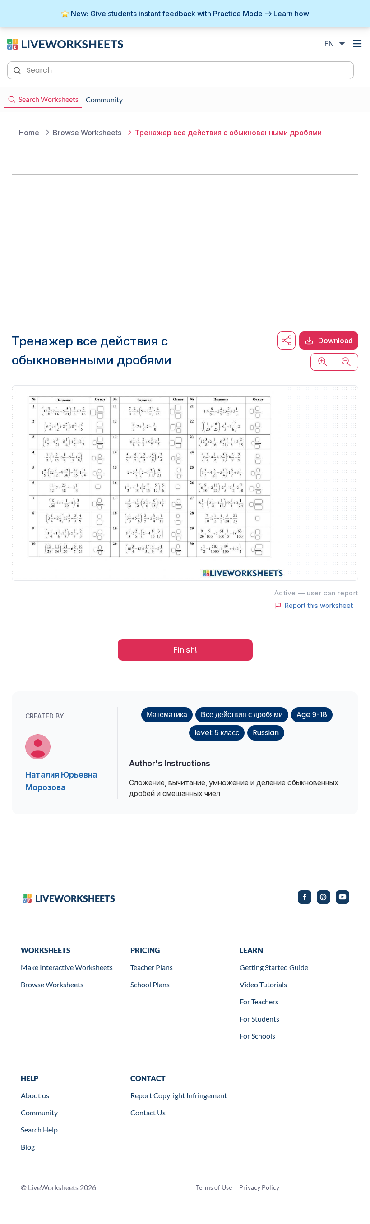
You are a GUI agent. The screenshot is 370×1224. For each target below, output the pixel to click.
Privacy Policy (259, 1187)
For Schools (257, 1035)
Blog (28, 1146)
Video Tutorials (263, 984)
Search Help (39, 1129)
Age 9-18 (311, 714)
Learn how (291, 13)
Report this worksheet (318, 605)
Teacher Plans (151, 967)
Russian (266, 732)
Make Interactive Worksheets (67, 967)
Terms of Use (214, 1187)
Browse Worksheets (52, 984)
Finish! (185, 649)
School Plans (150, 984)
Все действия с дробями (242, 714)
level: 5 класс (216, 732)
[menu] (357, 43)
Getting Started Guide (274, 967)
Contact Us (148, 1112)
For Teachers (259, 1001)
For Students (259, 1018)
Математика (167, 714)
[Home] (65, 43)
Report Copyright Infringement (178, 1095)
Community (39, 1112)
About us (35, 1095)
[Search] (18, 69)
